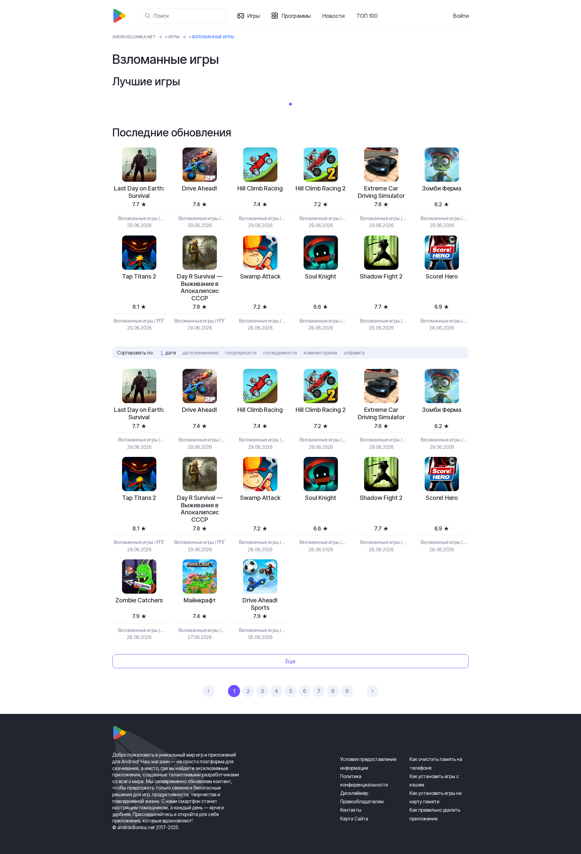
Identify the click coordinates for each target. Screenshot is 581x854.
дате (170, 352)
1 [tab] (290, 104)
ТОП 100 (367, 15)
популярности (241, 352)
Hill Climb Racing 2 (321, 188)
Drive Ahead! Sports (260, 604)
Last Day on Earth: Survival (139, 192)
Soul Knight (320, 276)
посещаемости (280, 352)
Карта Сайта (354, 818)
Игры (253, 15)
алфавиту (354, 352)
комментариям (320, 352)
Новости (333, 15)
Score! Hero (442, 276)
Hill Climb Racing (260, 188)
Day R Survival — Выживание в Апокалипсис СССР (200, 287)
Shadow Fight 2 (381, 276)
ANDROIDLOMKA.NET (134, 36)
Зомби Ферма (441, 188)
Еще (290, 661)
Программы (296, 15)
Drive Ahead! (199, 188)
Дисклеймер (354, 793)
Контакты (350, 810)
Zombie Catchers (139, 600)
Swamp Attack (260, 276)
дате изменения (201, 352)
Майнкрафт (200, 600)
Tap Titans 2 (139, 276)
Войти (461, 15)
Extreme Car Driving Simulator (381, 192)
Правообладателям (362, 801)
